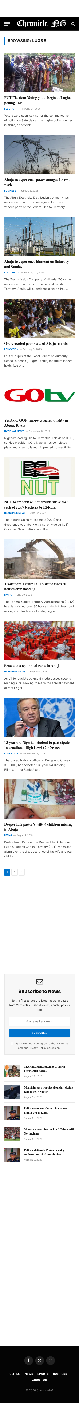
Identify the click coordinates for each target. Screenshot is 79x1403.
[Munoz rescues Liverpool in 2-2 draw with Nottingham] (12, 1134)
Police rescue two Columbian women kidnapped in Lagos (46, 1110)
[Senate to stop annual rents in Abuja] (39, 640)
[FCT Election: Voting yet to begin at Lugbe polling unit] (39, 72)
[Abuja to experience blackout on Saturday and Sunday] (39, 236)
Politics (14, 1373)
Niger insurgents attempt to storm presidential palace (44, 1068)
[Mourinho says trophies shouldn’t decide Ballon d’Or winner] (12, 1092)
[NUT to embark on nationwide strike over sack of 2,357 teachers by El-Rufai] (39, 477)
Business (60, 1373)
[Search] (72, 23)
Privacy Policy (37, 1047)
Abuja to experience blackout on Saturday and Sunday (36, 264)
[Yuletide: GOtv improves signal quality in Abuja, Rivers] (39, 395)
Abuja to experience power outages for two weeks (37, 182)
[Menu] (7, 23)
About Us (39, 1379)
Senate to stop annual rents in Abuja (32, 665)
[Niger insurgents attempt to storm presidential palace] (12, 1071)
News (29, 1373)
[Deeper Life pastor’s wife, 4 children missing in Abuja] (39, 799)
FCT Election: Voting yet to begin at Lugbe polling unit (37, 100)
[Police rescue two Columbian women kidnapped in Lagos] (12, 1113)
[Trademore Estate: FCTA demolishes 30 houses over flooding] (39, 558)
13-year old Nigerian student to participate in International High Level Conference (38, 745)
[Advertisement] (39, 925)
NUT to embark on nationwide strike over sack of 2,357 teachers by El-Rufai (36, 504)
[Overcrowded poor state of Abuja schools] (39, 318)
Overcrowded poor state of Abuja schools (36, 343)
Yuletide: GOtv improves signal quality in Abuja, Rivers (36, 422)
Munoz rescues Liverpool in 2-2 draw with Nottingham (49, 1131)
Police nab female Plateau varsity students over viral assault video (44, 1152)
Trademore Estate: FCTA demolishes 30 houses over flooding (35, 586)
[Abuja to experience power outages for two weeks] (39, 154)
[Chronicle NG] (41, 24)
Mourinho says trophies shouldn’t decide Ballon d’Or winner (48, 1089)
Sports (43, 1373)
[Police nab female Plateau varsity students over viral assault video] (12, 1155)
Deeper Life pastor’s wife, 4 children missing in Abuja (38, 827)
